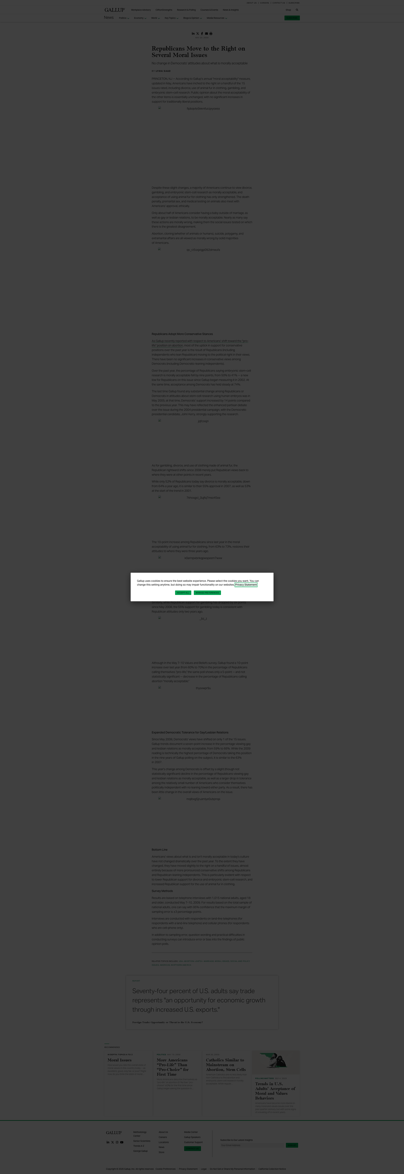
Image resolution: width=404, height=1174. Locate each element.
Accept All (183, 593)
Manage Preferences (207, 593)
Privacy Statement (246, 584)
